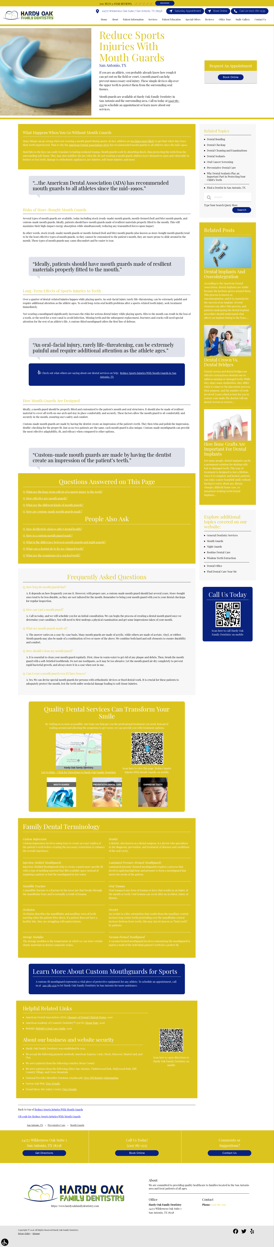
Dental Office (214, 565)
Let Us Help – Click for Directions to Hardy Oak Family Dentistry (78, 772)
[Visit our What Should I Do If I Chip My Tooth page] (153, 805)
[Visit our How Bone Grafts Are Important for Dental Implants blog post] (227, 439)
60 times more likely (143, 141)
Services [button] (152, 19)
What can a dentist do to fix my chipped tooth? (55, 548)
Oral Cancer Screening (220, 162)
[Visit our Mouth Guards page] (61, 805)
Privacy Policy (24, 1233)
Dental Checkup (216, 145)
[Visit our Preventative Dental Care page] (107, 805)
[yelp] (252, 1232)
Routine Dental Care (218, 552)
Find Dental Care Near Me (222, 571)
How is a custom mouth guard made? (49, 535)
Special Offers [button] (193, 19)
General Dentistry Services (222, 535)
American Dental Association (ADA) (89, 145)
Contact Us (229, 1152)
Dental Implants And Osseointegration (224, 273)
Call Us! (252, 10)
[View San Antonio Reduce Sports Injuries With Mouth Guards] (45, 114)
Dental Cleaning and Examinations (227, 150)
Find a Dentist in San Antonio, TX (226, 187)
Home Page (91, 1022)
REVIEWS (164, 3)
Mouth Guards (215, 541)
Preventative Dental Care (221, 167)
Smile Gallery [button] (243, 19)
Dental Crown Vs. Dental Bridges (221, 362)
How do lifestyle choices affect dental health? (54, 529)
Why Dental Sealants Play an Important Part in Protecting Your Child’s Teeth (226, 177)
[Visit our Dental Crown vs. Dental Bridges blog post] (227, 355)
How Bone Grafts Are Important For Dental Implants (225, 449)
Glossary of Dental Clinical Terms (87, 1017)
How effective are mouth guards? (46, 498)
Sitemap (36, 1233)
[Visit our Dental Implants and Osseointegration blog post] (227, 267)
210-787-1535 (49, 985)
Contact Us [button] (260, 19)
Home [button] (104, 19)
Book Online (230, 77)
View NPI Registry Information (101, 1077)
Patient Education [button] (171, 19)
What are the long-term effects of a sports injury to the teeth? (64, 492)
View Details (53, 1083)
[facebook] (236, 1232)
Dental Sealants (216, 156)
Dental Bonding (216, 139)
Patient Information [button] (133, 19)
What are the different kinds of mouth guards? (54, 505)
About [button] (115, 19)
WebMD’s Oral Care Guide (50, 1028)
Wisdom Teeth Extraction (221, 558)
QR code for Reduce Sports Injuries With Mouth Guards (49, 1116)
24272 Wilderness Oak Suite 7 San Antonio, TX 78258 (131, 11)
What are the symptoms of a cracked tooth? (53, 555)
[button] (4, 1242)
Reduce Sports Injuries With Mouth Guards (59, 1109)
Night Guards (214, 546)
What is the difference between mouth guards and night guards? (66, 542)
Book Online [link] (220, 10)
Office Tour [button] (225, 19)
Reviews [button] (209, 19)
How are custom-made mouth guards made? (54, 511)
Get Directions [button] (44, 1152)
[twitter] (244, 1232)
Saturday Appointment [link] (188, 10)
